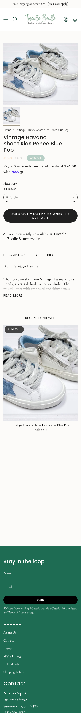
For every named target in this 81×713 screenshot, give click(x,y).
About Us (9, 633)
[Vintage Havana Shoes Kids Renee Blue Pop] (40, 373)
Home (7, 130)
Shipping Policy (13, 672)
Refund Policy (12, 664)
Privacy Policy (69, 608)
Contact (8, 641)
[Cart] (74, 19)
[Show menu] (5, 19)
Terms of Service (17, 612)
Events (7, 648)
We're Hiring (12, 656)
